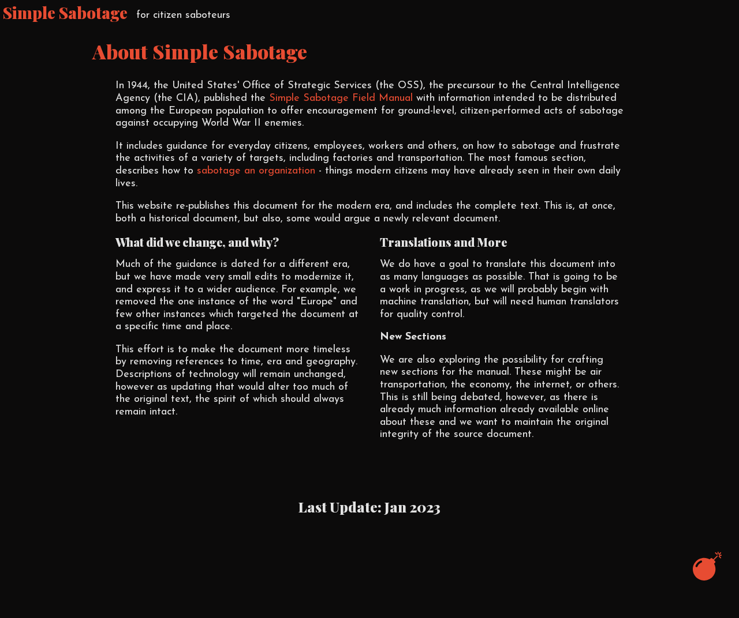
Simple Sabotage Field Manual (341, 98)
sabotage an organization (256, 171)
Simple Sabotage (65, 12)
